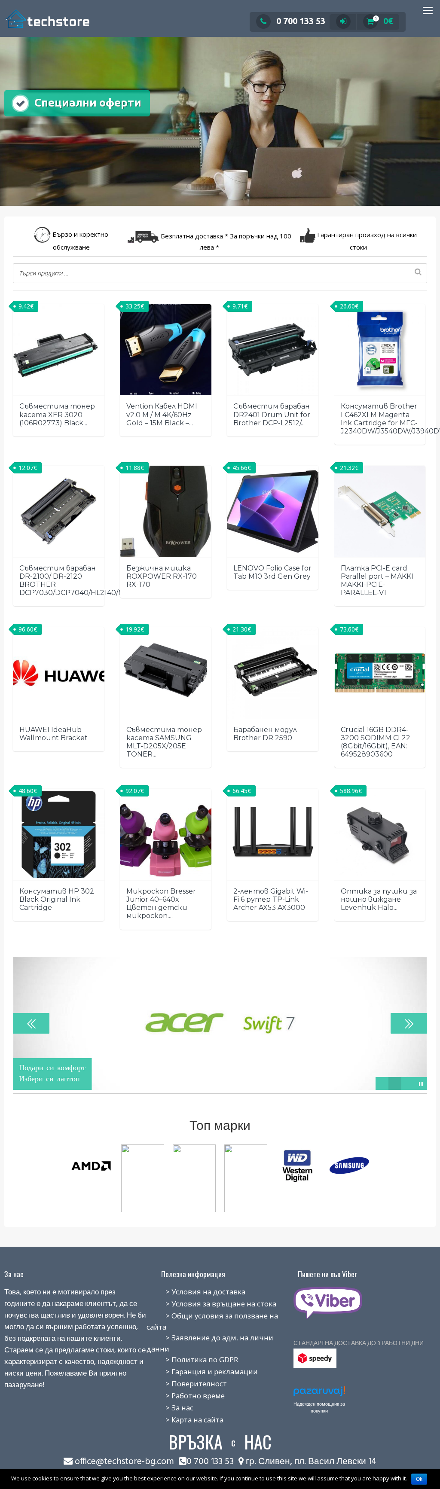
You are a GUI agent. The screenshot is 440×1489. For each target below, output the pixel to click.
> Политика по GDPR (192, 1359)
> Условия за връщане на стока (211, 1304)
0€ (384, 21)
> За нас (170, 1408)
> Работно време (186, 1396)
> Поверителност (187, 1383)
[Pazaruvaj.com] (319, 1393)
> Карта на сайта (185, 1420)
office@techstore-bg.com (124, 1462)
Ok (419, 1479)
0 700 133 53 (300, 21)
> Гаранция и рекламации (202, 1371)
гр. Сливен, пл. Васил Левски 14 (310, 1462)
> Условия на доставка (196, 1292)
